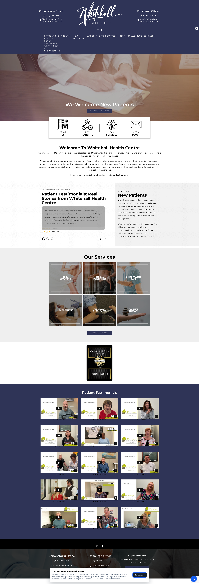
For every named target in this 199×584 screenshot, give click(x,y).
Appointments (95, 36)
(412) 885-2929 (52, 16)
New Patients (78, 37)
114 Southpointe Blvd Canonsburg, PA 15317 (52, 20)
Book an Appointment (99, 111)
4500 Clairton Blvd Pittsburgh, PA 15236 (148, 20)
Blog (139, 36)
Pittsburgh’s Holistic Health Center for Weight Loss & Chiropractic (52, 43)
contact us (118, 175)
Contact (148, 36)
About (64, 36)
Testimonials (127, 36)
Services (110, 36)
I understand (139, 575)
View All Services (99, 333)
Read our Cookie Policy (112, 579)
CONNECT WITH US (99, 542)
